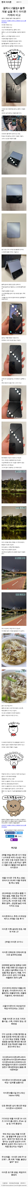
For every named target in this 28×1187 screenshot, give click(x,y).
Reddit (19, 836)
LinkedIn (11, 836)
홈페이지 (18, 2)
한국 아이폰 (6, 2)
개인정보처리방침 (14, 1183)
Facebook (11, 832)
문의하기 (23, 1183)
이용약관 (4, 1183)
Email (15, 839)
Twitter (20, 832)
